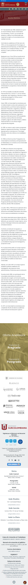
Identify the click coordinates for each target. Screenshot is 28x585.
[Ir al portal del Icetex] (14, 401)
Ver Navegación (26, 5)
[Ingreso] (9, 9)
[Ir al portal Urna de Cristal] (21, 389)
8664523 (23, 539)
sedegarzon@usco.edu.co (14, 514)
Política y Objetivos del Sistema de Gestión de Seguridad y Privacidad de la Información (14, 572)
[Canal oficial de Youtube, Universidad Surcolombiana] (15, 460)
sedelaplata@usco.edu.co (14, 523)
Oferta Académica (14, 335)
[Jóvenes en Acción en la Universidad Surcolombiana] (8, 406)
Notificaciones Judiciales (14, 563)
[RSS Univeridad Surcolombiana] (19, 9)
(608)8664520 (6, 539)
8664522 (18, 539)
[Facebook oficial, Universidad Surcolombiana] (9, 460)
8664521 (13, 539)
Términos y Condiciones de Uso (14, 575)
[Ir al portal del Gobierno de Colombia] (14, 378)
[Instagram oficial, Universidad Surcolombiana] (18, 460)
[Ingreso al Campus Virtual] (12, 9)
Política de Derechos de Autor (14, 577)
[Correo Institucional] (16, 9)
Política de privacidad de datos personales (14, 570)
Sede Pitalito (14, 499)
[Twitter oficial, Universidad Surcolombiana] (12, 460)
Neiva (14, 471)
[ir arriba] (14, 582)
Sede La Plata (14, 517)
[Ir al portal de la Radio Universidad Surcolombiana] (21, 412)
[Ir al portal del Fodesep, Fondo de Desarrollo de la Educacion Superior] (14, 396)
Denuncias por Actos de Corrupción (14, 567)
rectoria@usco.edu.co (14, 551)
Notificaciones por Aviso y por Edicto (14, 565)
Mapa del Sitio (14, 568)
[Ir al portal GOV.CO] (3, 1)
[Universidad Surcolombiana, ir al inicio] (8, 4)
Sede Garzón (14, 508)
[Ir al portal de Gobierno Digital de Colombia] (7, 389)
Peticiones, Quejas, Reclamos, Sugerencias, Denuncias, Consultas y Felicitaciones (14, 557)
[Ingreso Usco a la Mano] (22, 9)
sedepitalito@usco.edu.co (14, 504)
